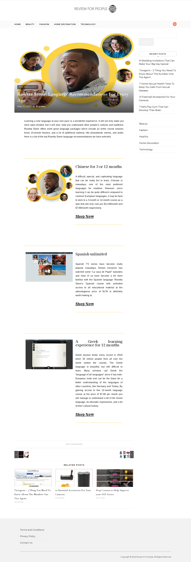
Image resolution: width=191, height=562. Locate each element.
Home (17, 24)
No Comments (74, 444)
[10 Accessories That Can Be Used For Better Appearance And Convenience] (127, 454)
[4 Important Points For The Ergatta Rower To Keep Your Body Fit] (20, 454)
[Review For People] (95, 9)
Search (146, 41)
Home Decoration (65, 24)
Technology (88, 24)
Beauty (30, 24)
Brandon (40, 106)
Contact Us (26, 542)
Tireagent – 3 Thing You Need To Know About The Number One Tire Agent (32, 494)
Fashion (44, 24)
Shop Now (85, 216)
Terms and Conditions (32, 530)
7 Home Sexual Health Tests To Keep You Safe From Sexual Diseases (156, 87)
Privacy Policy (27, 536)
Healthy (143, 136)
